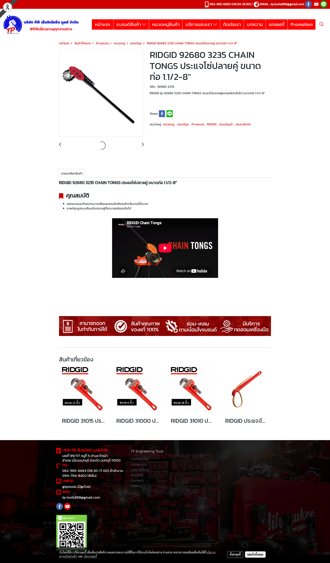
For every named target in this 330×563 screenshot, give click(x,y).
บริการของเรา (199, 24)
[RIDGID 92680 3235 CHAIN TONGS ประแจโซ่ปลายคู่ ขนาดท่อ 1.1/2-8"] (101, 93)
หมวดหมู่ (169, 124)
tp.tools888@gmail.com (287, 4)
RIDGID (212, 124)
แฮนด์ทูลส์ (226, 124)
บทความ (255, 24)
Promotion (301, 24)
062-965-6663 (220, 4)
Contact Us (139, 459)
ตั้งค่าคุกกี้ (235, 554)
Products (198, 124)
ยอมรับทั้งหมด (255, 554)
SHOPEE (137, 475)
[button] (321, 24)
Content (137, 480)
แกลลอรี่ (277, 24)
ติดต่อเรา (232, 24)
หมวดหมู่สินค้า (166, 24)
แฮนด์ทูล (183, 124)
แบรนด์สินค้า (129, 24)
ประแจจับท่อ (243, 124)
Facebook (139, 464)
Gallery (136, 486)
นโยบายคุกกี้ (90, 556)
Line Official (140, 470)
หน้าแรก (102, 24)
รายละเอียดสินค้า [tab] (71, 173)
